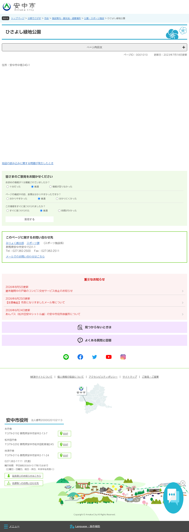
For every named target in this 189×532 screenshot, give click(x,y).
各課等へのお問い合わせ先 (25, 483)
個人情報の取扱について (70, 377)
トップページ (17, 18)
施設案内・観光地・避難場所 (66, 18)
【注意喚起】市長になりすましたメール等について (35, 302)
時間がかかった (69, 210)
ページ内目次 (94, 47)
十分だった (15, 186)
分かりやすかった (18, 198)
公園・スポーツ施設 (94, 18)
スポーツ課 (33, 243)
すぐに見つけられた (20, 210)
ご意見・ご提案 (150, 377)
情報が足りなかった (62, 186)
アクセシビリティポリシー (103, 377)
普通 (36, 186)
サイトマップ (130, 377)
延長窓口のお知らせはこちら (26, 476)
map (65, 433)
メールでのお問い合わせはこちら (25, 256)
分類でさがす (34, 18)
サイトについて (41, 377)
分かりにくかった (68, 198)
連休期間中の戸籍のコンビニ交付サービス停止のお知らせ (39, 291)
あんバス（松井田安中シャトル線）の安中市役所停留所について (43, 314)
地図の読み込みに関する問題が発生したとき (28, 163)
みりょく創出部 (15, 243)
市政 (46, 18)
